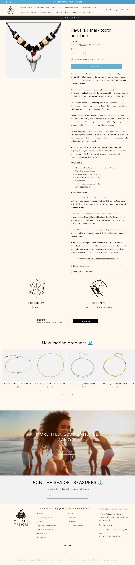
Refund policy (48, 560)
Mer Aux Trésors (26, 560)
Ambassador (72, 518)
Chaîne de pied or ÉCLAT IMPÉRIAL (115, 384)
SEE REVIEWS (67, 452)
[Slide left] (62, 394)
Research (40, 514)
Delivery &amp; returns (45, 518)
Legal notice (114, 560)
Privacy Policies (42, 533)
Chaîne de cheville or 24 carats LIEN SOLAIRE (50, 384)
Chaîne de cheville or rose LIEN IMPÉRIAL (18, 384)
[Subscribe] (85, 496)
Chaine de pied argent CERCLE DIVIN (82, 384)
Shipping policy (80, 560)
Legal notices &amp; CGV (46, 529)
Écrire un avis (85, 321)
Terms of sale (105, 560)
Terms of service (69, 560)
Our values (71, 514)
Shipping (83, 44)
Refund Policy (42, 537)
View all (67, 403)
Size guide (71, 521)
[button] (72, 7)
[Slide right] (72, 394)
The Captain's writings (75, 525)
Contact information (93, 560)
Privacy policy (58, 560)
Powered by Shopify (36, 560)
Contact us (40, 521)
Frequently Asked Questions (47, 525)
